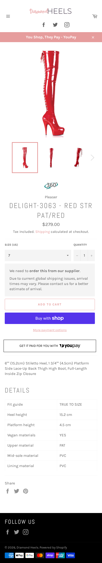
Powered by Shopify (53, 547)
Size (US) (11, 244)
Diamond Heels (27, 547)
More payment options (50, 330)
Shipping (42, 231)
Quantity (80, 244)
